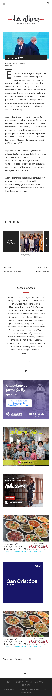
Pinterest (14, 222)
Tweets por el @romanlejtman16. (17, 659)
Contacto (26, 685)
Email (23, 222)
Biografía (19, 682)
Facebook (6, 222)
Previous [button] (46, 236)
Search (48, 3)
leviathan (9, 66)
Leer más (26, 361)
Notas (8, 63)
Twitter (10, 222)
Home (9, 682)
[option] (32, 244)
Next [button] (46, 247)
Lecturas (39, 682)
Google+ (18, 222)
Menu (4, 3)
